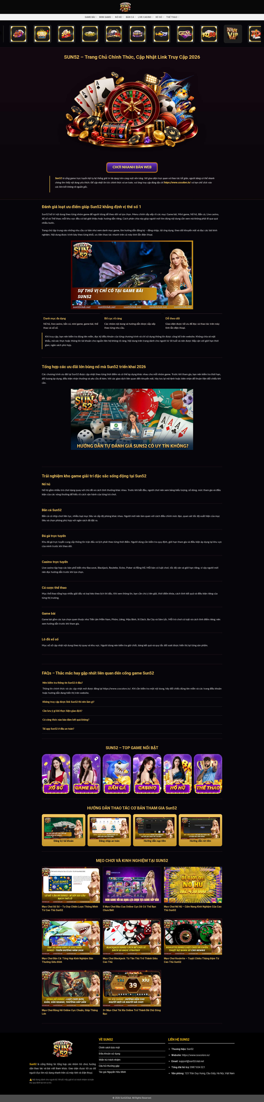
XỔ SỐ (159, 17)
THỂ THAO (171, 17)
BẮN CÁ (130, 17)
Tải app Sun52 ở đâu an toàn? (58, 729)
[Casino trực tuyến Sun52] (147, 774)
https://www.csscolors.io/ (177, 182)
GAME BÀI (90, 17)
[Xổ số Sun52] (56, 774)
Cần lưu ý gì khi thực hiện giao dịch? (62, 711)
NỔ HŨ (118, 17)
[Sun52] (132, 7)
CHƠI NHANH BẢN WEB (132, 167)
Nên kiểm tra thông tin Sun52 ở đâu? (62, 683)
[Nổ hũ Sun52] (177, 774)
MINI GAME (105, 17)
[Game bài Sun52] (86, 774)
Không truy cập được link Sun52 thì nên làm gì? (68, 702)
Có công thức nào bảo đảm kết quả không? (65, 720)
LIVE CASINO (144, 17)
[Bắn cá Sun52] (117, 774)
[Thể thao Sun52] (208, 774)
